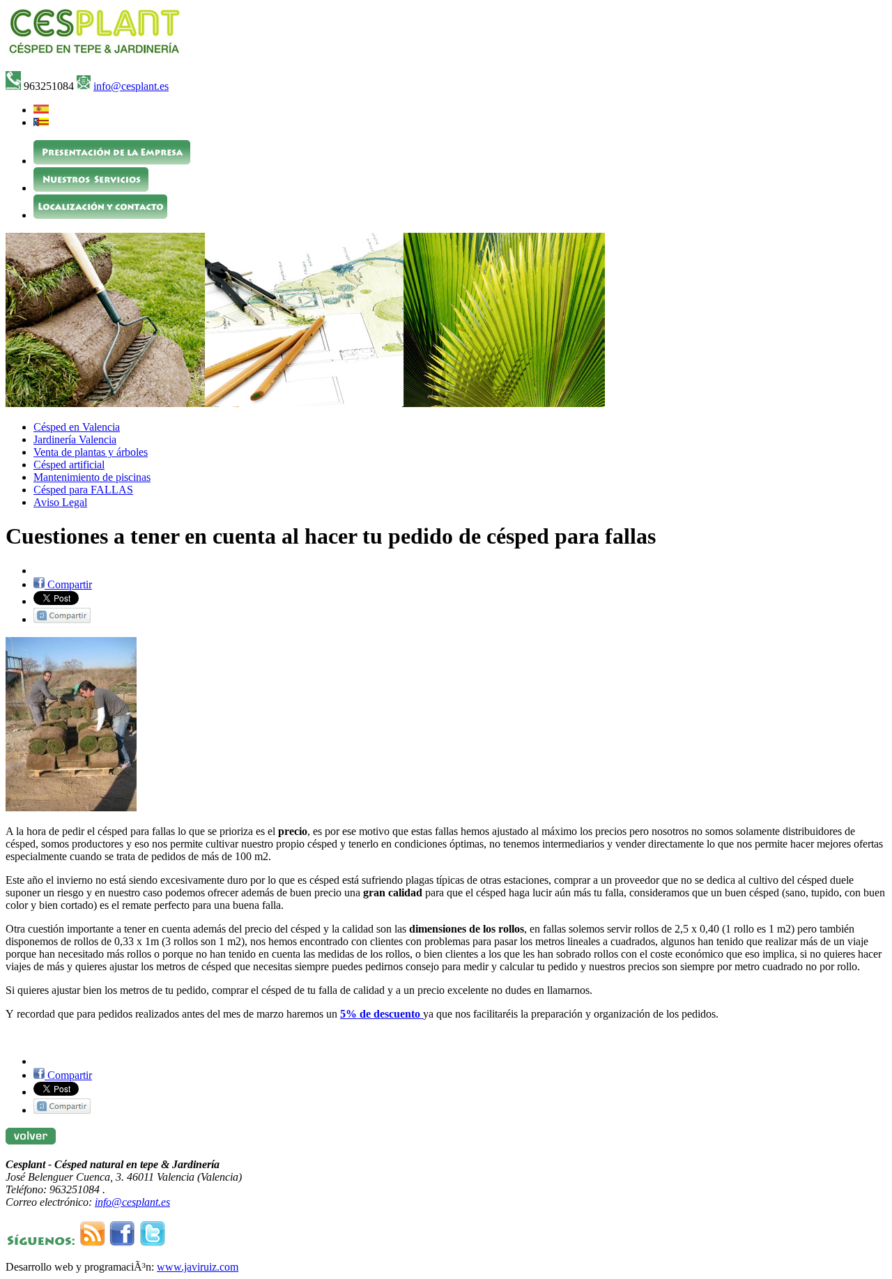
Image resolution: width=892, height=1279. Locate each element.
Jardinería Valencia (74, 439)
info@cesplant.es (131, 86)
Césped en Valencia (76, 427)
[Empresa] (111, 161)
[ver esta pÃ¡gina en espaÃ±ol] (41, 110)
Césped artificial (69, 464)
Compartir (68, 584)
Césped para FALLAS (83, 490)
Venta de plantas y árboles (90, 452)
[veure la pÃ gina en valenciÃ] (41, 122)
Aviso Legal (60, 502)
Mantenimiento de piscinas (92, 477)
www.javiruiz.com (197, 1267)
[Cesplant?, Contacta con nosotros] (100, 215)
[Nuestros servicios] (90, 188)
